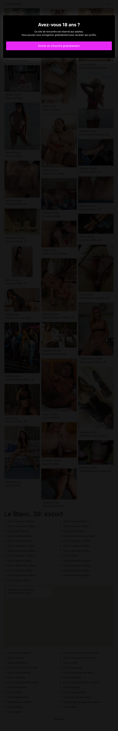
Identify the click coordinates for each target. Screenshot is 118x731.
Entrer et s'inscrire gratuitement (59, 45)
